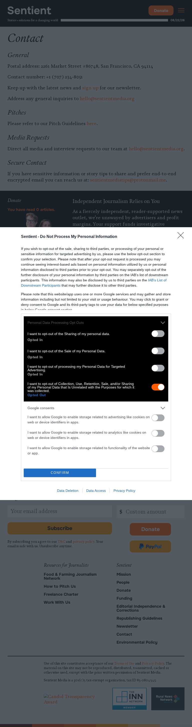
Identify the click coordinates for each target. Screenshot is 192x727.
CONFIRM (60, 473)
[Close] (182, 237)
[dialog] (96, 363)
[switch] (158, 333)
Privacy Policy (124, 491)
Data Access (96, 491)
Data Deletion (67, 491)
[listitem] (96, 322)
